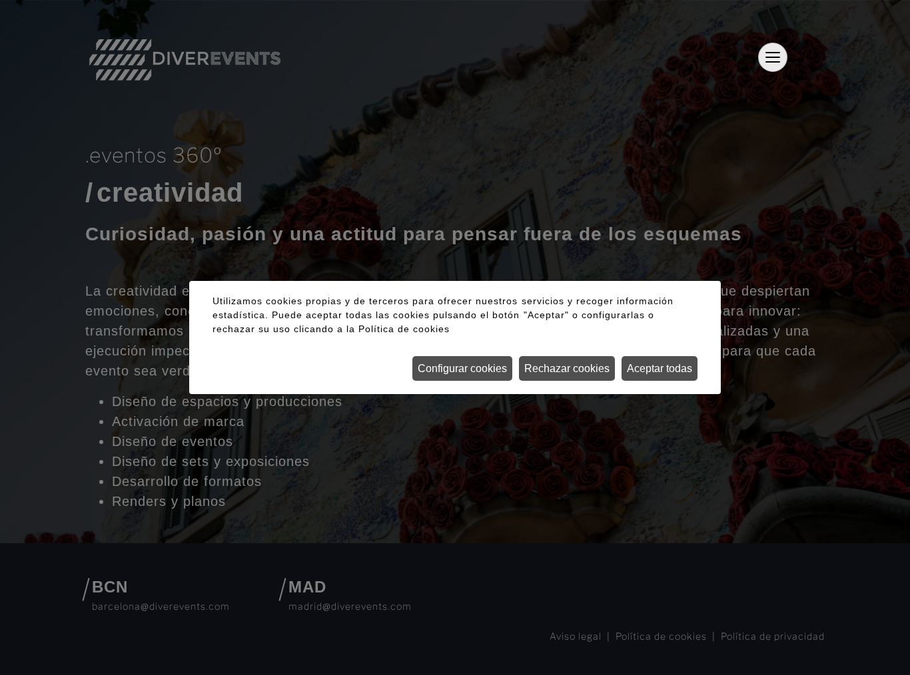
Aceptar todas (659, 368)
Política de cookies (404, 329)
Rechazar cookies (567, 368)
